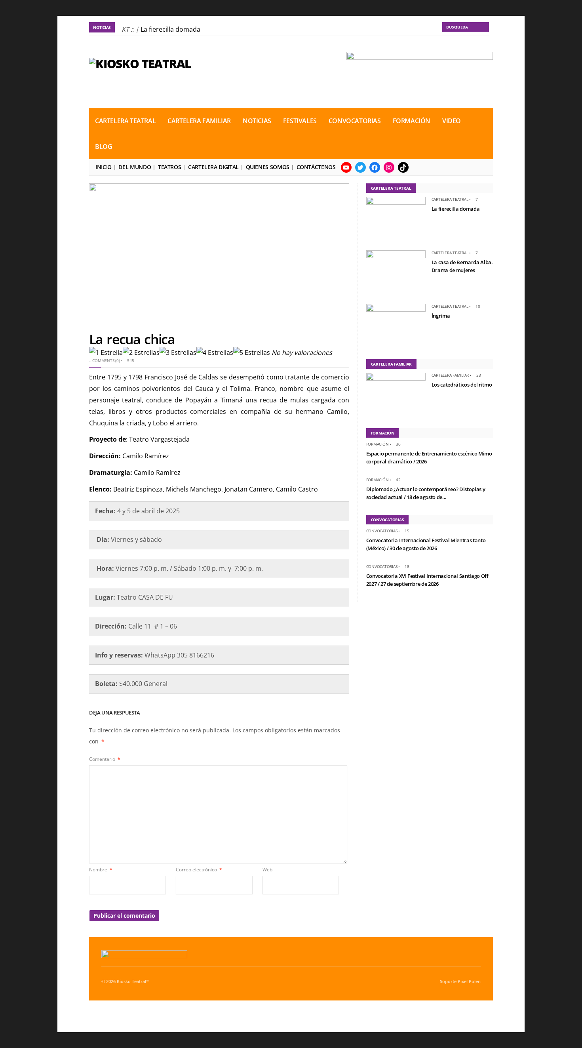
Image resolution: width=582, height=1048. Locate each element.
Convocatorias (355, 120)
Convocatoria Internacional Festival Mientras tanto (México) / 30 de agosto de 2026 (426, 544)
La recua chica (132, 339)
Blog (103, 146)
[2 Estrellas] (141, 352)
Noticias (257, 120)
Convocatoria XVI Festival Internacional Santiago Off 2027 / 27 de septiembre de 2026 (427, 579)
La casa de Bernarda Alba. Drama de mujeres (462, 266)
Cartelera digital (213, 167)
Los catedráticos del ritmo (462, 384)
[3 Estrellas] (178, 352)
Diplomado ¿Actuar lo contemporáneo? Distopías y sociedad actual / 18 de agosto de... (425, 493)
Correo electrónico (199, 869)
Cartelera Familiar (199, 120)
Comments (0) (106, 360)
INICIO (103, 167)
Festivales (300, 120)
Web (267, 869)
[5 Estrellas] (251, 352)
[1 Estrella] (106, 352)
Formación (411, 120)
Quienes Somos (267, 167)
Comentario (104, 759)
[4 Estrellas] (214, 352)
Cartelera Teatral (125, 120)
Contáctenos (316, 167)
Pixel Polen (469, 981)
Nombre (100, 869)
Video (451, 120)
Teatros (169, 167)
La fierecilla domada (170, 29)
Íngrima (441, 315)
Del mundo (134, 167)
